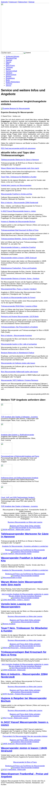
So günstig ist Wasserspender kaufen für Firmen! (18, 297)
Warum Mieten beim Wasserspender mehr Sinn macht (20, 168)
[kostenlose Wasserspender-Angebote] (25, 552)
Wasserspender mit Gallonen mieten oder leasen (18, 363)
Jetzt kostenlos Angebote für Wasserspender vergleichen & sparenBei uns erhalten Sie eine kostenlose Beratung (25, 595)
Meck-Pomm (10, 65)
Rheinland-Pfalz (11, 58)
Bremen (8, 76)
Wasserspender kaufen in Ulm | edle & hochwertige (19, 344)
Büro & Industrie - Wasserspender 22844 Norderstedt (19, 202)
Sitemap (31, 2)
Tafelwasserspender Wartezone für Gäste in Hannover (20, 160)
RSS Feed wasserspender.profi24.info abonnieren (18, 148)
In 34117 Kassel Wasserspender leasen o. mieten (18, 211)
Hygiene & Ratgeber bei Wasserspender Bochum (18, 221)
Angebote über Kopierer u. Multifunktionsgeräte (17, 435)
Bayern (8, 69)
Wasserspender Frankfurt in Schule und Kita (16, 194)
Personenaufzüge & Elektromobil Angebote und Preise (20, 456)
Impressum (13, 2)
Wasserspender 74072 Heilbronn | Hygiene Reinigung (19, 380)
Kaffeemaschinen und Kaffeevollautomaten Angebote (19, 478)
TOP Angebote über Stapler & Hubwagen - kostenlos (19, 417)
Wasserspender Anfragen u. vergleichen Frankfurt (18, 247)
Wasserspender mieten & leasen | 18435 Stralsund (19, 258)
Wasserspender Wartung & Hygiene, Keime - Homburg (20, 278)
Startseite (4, 2)
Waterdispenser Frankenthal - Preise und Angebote (19, 268)
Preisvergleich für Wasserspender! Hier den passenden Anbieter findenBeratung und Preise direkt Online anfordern (25, 738)
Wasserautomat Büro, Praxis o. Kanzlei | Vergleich (19, 289)
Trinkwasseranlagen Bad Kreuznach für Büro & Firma (19, 230)
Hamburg (9, 73)
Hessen (8, 62)
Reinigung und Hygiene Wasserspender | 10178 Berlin (20, 316)
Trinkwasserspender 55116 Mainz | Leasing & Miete (19, 306)
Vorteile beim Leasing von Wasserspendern (16, 185)
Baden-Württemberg (13, 82)
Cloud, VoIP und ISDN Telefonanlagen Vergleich (18, 497)
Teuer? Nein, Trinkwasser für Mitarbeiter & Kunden (18, 177)
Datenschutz (22, 2)
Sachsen (9, 84)
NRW (7, 64)
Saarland (9, 60)
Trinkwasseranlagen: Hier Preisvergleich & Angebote (19, 327)
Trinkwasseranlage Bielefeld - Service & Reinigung (18, 239)
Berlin (8, 80)
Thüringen (9, 67)
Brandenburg (10, 78)
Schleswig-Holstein (12, 56)
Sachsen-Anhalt (11, 71)
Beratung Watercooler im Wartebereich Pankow (17, 353)
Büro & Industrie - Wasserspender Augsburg (16, 335)
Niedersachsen (11, 74)
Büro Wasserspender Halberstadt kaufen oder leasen (19, 372)
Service (8, 85)
